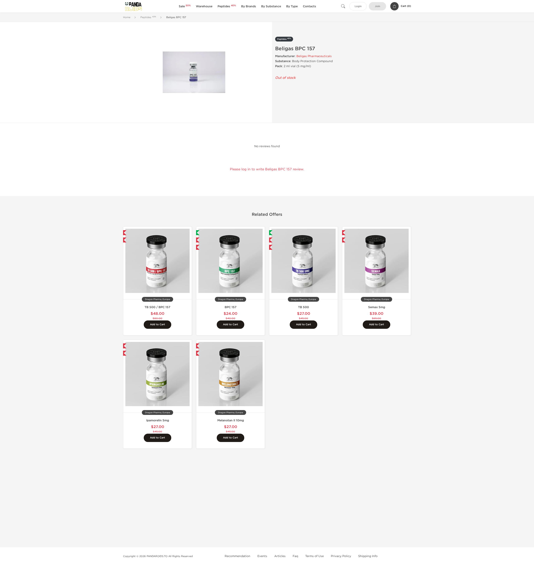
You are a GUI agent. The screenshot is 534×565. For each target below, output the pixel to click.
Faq (295, 556)
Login (358, 6)
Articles (280, 556)
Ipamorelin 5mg (157, 420)
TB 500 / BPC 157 (157, 307)
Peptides (227, 6)
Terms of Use (314, 556)
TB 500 (303, 307)
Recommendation (237, 556)
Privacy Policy (341, 556)
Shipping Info (368, 556)
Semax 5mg (376, 307)
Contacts (309, 6)
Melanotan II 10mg (230, 420)
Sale (185, 6)
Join (377, 6)
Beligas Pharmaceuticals (314, 56)
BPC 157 (231, 307)
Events (262, 556)
